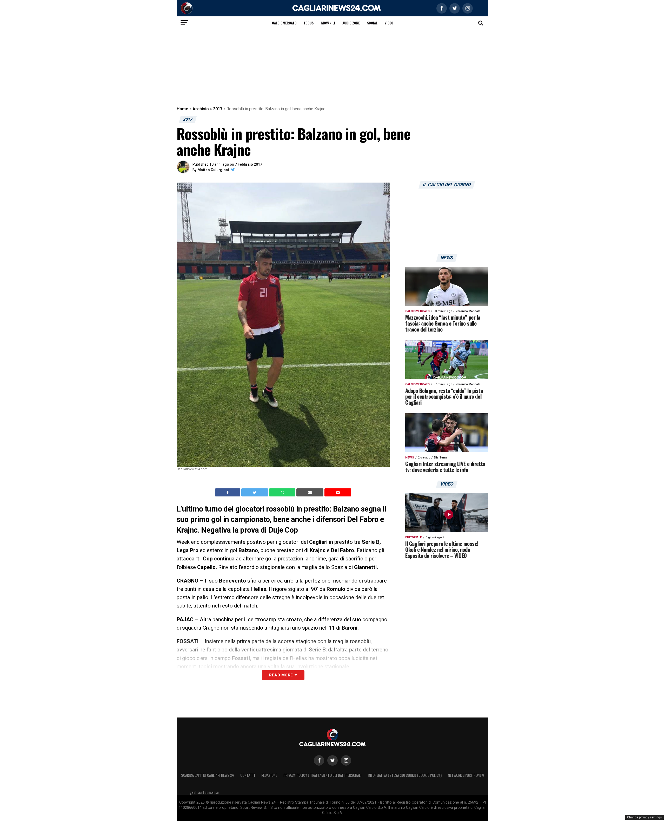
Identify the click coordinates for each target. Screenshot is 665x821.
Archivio (200, 108)
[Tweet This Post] (255, 492)
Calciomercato (284, 22)
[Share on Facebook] (228, 492)
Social (372, 22)
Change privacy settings (644, 817)
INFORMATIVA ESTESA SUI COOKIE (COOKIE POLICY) (405, 775)
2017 (217, 108)
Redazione (269, 775)
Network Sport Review (466, 775)
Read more (281, 675)
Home (182, 108)
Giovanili (328, 22)
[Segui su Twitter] (332, 760)
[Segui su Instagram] (346, 760)
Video (389, 22)
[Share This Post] (283, 492)
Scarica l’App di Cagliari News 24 (207, 775)
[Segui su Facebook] (319, 760)
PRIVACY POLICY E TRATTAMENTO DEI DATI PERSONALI (322, 775)
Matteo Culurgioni (213, 170)
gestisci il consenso (204, 792)
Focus (309, 22)
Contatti (247, 775)
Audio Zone (351, 22)
